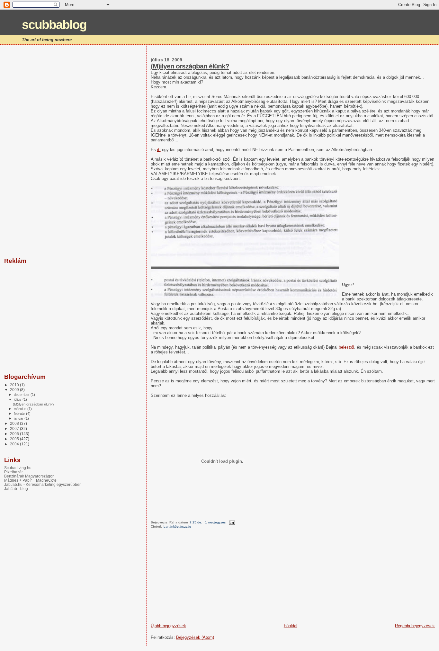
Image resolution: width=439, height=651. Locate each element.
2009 (15, 390)
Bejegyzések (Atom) (195, 637)
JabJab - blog (16, 488)
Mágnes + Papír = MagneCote (30, 480)
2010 (15, 385)
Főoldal (290, 625)
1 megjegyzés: (216, 522)
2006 (15, 434)
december (22, 395)
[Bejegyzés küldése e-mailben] (232, 522)
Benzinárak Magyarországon (29, 476)
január (19, 418)
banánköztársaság (177, 526)
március (20, 409)
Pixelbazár (13, 472)
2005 (15, 439)
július (18, 399)
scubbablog (54, 24)
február (20, 413)
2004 (15, 444)
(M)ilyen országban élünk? (190, 66)
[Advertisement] (199, 578)
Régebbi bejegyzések (415, 625)
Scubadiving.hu (17, 468)
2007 (15, 428)
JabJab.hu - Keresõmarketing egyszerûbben (43, 484)
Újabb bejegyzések (168, 625)
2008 (15, 423)
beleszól (346, 347)
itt (159, 149)
